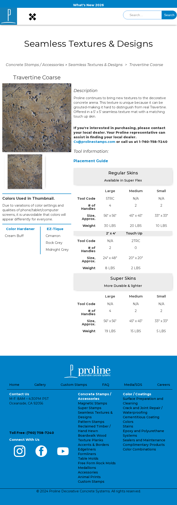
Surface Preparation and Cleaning (143, 401)
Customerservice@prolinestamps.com (41, 418)
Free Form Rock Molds (97, 463)
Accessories (88, 472)
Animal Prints (89, 477)
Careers (163, 385)
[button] (32, 16)
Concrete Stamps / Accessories (35, 65)
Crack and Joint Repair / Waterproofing (142, 410)
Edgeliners (87, 449)
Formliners (87, 454)
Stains (128, 426)
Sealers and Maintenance (144, 440)
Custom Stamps (74, 385)
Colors (128, 422)
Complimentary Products (144, 445)
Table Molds (88, 458)
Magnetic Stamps (92, 403)
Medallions (87, 468)
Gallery (40, 385)
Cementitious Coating (141, 417)
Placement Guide (91, 161)
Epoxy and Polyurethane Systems (143, 433)
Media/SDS (133, 385)
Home (14, 385)
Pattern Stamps (91, 422)
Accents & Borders (93, 445)
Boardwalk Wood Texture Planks (92, 437)
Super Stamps (89, 408)
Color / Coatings (137, 394)
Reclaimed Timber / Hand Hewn (94, 428)
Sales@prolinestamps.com (31, 426)
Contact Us (19, 394)
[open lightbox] (36, 117)
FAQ (105, 385)
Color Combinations (139, 449)
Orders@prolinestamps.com (32, 410)
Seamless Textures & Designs (95, 65)
